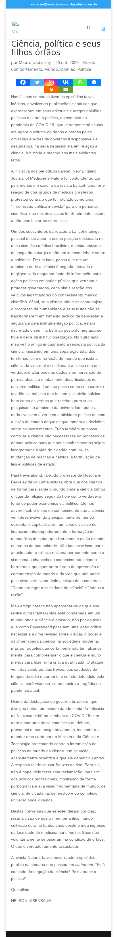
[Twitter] (37, 82)
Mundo (51, 69)
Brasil (88, 62)
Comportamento (26, 69)
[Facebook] (23, 82)
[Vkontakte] (65, 82)
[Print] (51, 89)
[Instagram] (51, 82)
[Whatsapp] (80, 82)
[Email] (65, 89)
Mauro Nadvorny (35, 62)
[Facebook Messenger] (94, 82)
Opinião (67, 69)
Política (84, 69)
